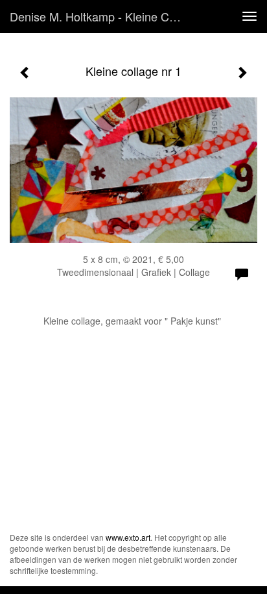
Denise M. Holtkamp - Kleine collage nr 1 (102, 16)
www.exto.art (128, 537)
